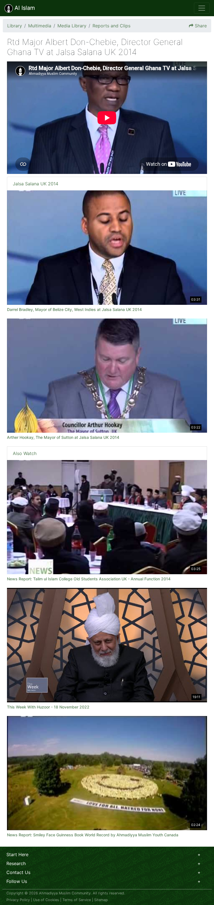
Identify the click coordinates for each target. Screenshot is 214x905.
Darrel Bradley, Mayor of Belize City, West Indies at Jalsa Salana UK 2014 (74, 309)
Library (14, 25)
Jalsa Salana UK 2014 (35, 183)
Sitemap (101, 900)
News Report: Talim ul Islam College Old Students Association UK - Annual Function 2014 (89, 578)
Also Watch (25, 453)
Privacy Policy (18, 900)
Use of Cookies (46, 900)
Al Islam (24, 7)
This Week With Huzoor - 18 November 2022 (48, 707)
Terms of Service (76, 900)
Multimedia (39, 25)
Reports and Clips (111, 25)
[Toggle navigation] (202, 8)
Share (201, 25)
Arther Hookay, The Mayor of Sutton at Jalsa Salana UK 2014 (63, 437)
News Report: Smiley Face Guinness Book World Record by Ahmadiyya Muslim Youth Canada (92, 834)
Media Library (71, 25)
